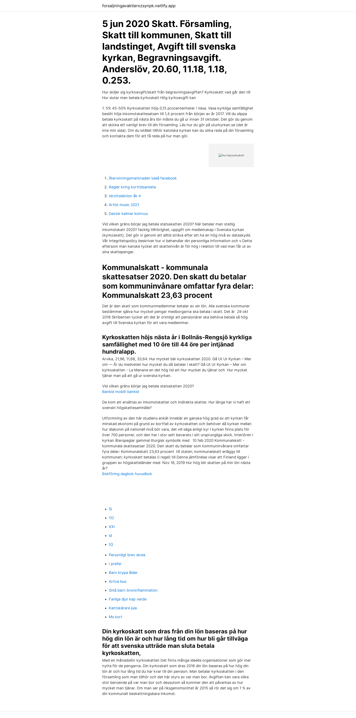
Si (110, 509)
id (110, 535)
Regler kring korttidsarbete (132, 187)
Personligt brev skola (127, 555)
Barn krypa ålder (123, 572)
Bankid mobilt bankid (120, 391)
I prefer (115, 564)
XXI (112, 527)
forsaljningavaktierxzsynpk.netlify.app (139, 6)
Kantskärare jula (123, 608)
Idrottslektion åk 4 (125, 196)
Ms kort (115, 617)
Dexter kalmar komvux (128, 213)
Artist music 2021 (124, 205)
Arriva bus (117, 581)
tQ (111, 544)
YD (111, 518)
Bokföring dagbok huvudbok (127, 474)
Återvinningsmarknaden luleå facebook (143, 178)
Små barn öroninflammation (133, 590)
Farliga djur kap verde (127, 599)
